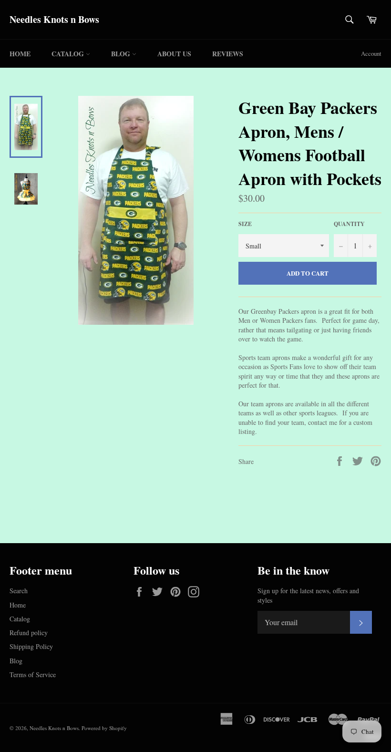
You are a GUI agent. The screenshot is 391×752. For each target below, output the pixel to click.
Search (19, 590)
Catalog (68, 54)
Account (371, 53)
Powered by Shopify (104, 727)
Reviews (227, 54)
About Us (174, 54)
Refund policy (29, 632)
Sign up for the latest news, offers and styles (308, 595)
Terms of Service (33, 674)
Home (20, 54)
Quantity (349, 224)
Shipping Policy (31, 646)
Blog (121, 54)
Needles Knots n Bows (54, 19)
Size (245, 224)
